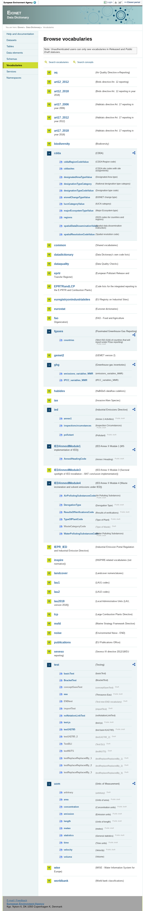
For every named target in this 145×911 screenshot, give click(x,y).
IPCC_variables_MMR (75, 380)
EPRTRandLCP (64, 286)
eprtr (57, 273)
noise (58, 632)
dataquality (61, 263)
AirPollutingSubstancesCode (79, 495)
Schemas (12, 58)
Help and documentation (20, 33)
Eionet (21, 27)
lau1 (57, 582)
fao (56, 318)
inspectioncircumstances (77, 425)
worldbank (61, 880)
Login (109, 2)
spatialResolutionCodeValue (79, 234)
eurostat (59, 308)
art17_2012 (61, 117)
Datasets (11, 40)
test (56, 664)
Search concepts (85, 62)
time (66, 842)
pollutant (69, 435)
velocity (68, 849)
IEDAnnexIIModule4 (67, 483)
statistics (69, 835)
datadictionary (63, 254)
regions (68, 217)
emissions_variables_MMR (78, 373)
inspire (58, 560)
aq (55, 72)
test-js (67, 722)
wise (57, 867)
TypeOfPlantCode (73, 519)
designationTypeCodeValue (79, 190)
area (66, 799)
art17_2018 (61, 130)
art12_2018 (61, 91)
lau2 (57, 591)
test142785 (69, 729)
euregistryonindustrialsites (72, 299)
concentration (71, 806)
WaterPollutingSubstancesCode (79, 533)
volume (68, 856)
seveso (59, 651)
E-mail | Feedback (17, 900)
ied (56, 409)
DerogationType (72, 505)
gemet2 (59, 355)
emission (69, 814)
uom (57, 783)
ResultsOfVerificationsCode (79, 512)
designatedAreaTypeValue (78, 177)
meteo (67, 828)
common (60, 245)
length (67, 821)
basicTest (69, 673)
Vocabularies (14, 65)
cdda (57, 153)
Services (11, 71)
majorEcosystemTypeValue (78, 210)
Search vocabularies (59, 62)
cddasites (69, 168)
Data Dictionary (33, 27)
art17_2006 (61, 104)
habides (59, 391)
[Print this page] (116, 2)
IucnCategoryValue (74, 204)
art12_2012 (61, 81)
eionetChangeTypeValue (77, 197)
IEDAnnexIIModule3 (67, 469)
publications (62, 642)
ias (56, 400)
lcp (56, 614)
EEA (21, 2)
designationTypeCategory (78, 184)
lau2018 (59, 601)
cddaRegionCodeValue (76, 162)
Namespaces (14, 77)
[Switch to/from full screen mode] (121, 2)
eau (66, 694)
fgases (58, 331)
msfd (57, 623)
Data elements (15, 52)
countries (69, 340)
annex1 (68, 418)
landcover (61, 573)
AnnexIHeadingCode (75, 458)
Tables (10, 46)
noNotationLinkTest (74, 715)
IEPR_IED (60, 546)
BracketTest (70, 680)
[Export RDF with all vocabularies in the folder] (133, 153)
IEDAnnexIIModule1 (67, 446)
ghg (56, 364)
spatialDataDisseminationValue (79, 226)
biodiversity (62, 143)
